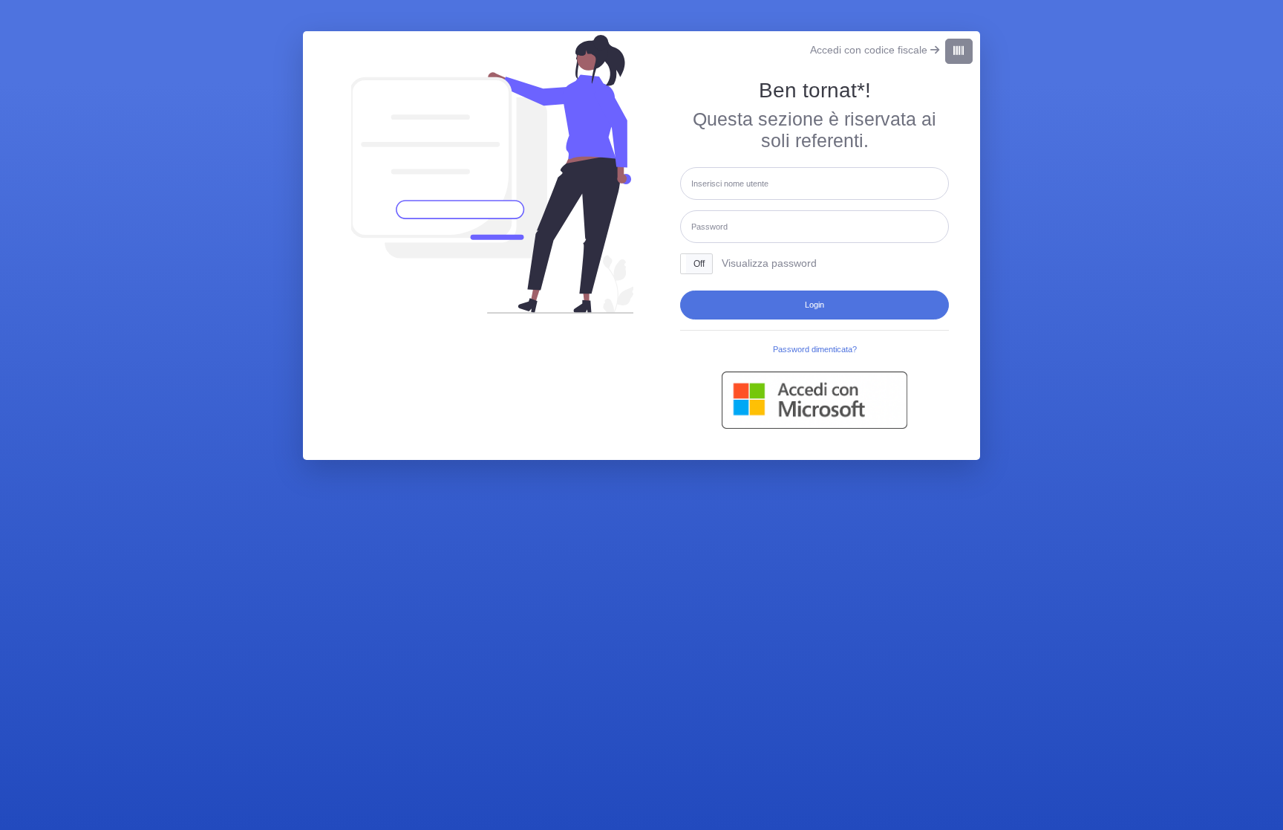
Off (699, 264)
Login (814, 304)
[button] (696, 263)
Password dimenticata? (815, 349)
